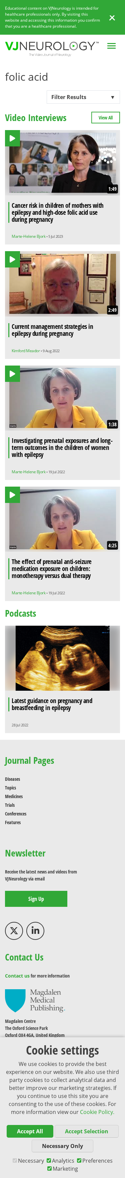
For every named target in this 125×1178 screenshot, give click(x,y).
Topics (10, 787)
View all (106, 117)
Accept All (30, 1131)
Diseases (12, 779)
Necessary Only (62, 1146)
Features (13, 822)
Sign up (36, 899)
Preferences (97, 1160)
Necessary (31, 1160)
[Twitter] (14, 931)
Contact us (17, 976)
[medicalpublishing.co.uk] (35, 1000)
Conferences (15, 813)
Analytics (63, 1160)
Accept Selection (86, 1131)
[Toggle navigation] (111, 46)
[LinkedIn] (35, 931)
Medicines (14, 796)
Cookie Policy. (97, 1112)
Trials (10, 805)
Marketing (65, 1168)
